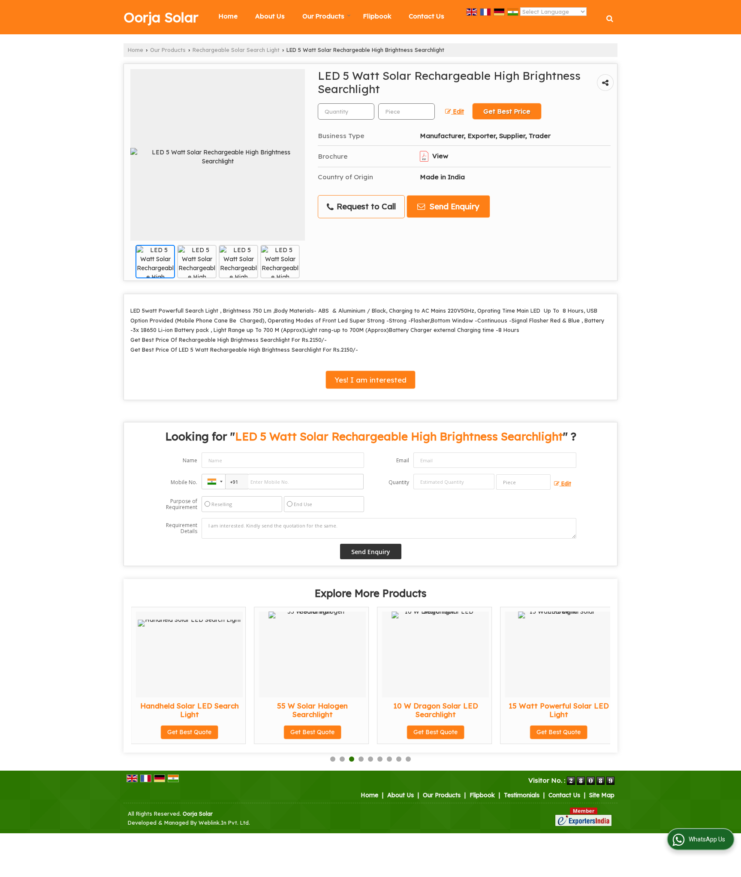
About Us (270, 16)
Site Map (601, 795)
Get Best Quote (189, 732)
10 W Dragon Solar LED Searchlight (435, 710)
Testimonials (521, 795)
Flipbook (377, 16)
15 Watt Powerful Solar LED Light (559, 710)
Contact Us (426, 16)
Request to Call (365, 206)
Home (228, 16)
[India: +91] (214, 481)
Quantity (399, 482)
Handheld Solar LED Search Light (189, 710)
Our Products (323, 16)
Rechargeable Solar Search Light (236, 49)
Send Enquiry (453, 206)
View (439, 156)
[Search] (610, 18)
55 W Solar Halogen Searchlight (312, 710)
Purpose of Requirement (181, 504)
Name (190, 460)
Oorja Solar (161, 17)
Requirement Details (181, 528)
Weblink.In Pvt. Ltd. (224, 822)
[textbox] (406, 111)
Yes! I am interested (370, 379)
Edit (457, 111)
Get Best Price (506, 111)
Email (402, 460)
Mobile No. (184, 482)
